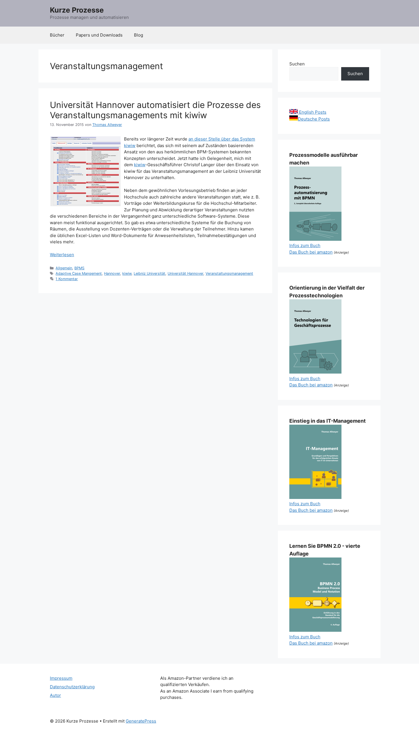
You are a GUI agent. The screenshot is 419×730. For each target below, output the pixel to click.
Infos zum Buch (304, 245)
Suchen (297, 64)
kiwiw (139, 164)
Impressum (61, 678)
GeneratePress (141, 721)
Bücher (57, 35)
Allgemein (64, 268)
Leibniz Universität (149, 273)
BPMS (79, 268)
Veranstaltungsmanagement (229, 273)
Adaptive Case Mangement (79, 273)
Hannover (112, 273)
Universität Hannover (185, 273)
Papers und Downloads (99, 35)
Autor (55, 695)
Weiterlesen (62, 254)
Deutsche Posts (314, 119)
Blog (138, 35)
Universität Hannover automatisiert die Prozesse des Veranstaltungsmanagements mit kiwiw (155, 110)
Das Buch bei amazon (311, 252)
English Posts (312, 112)
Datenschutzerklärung (72, 686)
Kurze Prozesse (77, 10)
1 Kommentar (67, 279)
